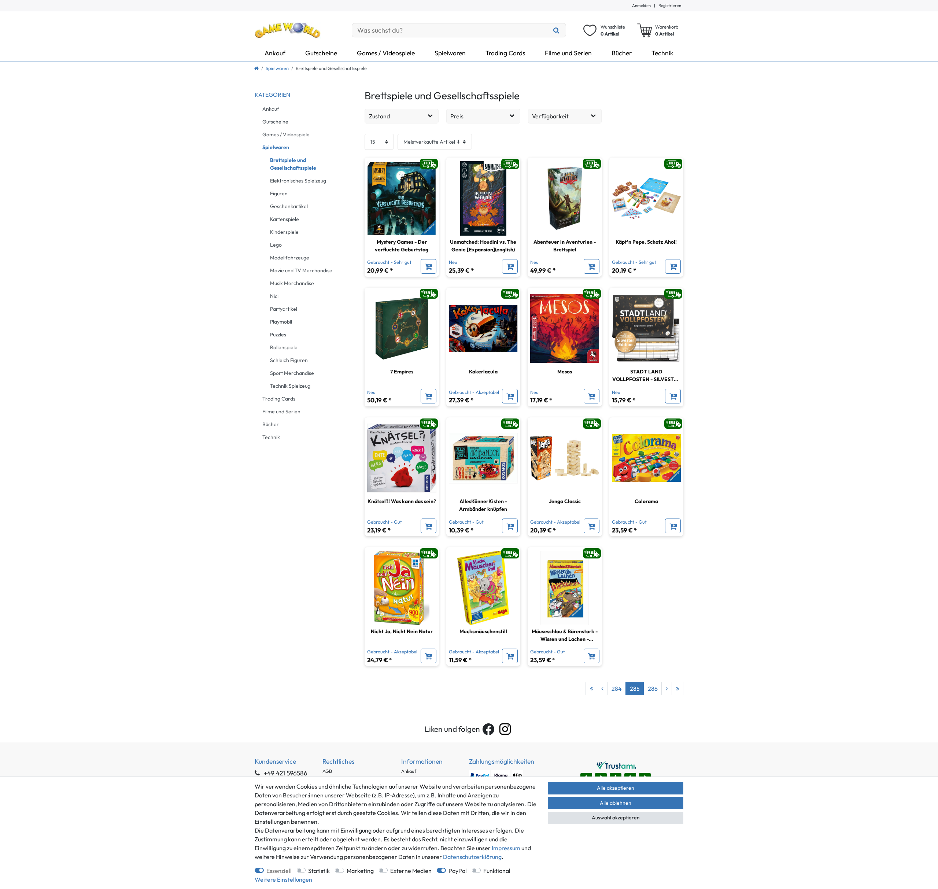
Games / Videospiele (386, 53)
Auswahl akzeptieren (616, 817)
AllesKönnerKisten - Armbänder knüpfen (483, 505)
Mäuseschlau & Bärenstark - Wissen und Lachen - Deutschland (565, 635)
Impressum (506, 848)
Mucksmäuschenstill (483, 631)
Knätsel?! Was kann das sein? (402, 501)
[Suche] (556, 30)
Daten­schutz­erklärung (472, 856)
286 (653, 688)
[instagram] (505, 729)
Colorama (646, 501)
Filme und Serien (568, 53)
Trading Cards (505, 53)
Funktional (496, 870)
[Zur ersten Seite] (591, 688)
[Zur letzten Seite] (677, 688)
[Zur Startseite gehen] (256, 68)
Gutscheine (321, 53)
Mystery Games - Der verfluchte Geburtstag (401, 246)
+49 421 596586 (284, 773)
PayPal (457, 870)
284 (617, 688)
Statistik (319, 870)
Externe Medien (411, 870)
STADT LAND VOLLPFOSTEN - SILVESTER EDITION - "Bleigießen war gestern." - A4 (646, 375)
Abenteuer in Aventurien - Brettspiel (564, 246)
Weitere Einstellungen (283, 879)
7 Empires (401, 371)
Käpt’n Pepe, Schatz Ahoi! (646, 242)
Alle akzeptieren (615, 788)
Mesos (564, 371)
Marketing (360, 870)
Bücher (622, 53)
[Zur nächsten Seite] (666, 688)
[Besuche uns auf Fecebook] (488, 729)
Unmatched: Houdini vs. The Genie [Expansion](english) (483, 246)
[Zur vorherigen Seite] (602, 688)
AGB (327, 771)
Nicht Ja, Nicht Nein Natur (402, 631)
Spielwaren (450, 53)
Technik (662, 53)
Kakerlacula (483, 371)
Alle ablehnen (615, 803)
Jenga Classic (565, 501)
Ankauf (275, 53)
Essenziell (279, 870)
